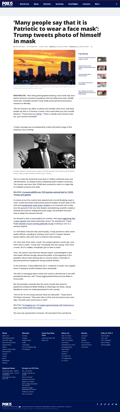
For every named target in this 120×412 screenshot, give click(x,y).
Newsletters (6, 360)
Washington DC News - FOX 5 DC (9, 378)
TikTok (105, 404)
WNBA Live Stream (28, 392)
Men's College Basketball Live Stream (29, 384)
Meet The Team (66, 338)
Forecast (24, 336)
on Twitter (37, 114)
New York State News (9, 342)
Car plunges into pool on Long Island (85, 83)
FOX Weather (26, 349)
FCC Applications (67, 358)
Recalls (83, 338)
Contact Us (65, 351)
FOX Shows (65, 342)
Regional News (8, 368)
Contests (64, 354)
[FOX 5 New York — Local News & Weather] (8, 4)
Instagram (101, 404)
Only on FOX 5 (107, 333)
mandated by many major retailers (35, 205)
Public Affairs (65, 349)
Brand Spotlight (105, 345)
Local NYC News (7, 340)
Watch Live (5, 336)
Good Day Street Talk (48, 338)
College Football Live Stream (28, 374)
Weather (25, 333)
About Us (65, 333)
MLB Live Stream (27, 377)
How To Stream (66, 336)
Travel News (26, 345)
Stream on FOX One (30, 368)
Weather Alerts (26, 340)
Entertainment (6, 351)
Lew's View (104, 338)
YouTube (108, 404)
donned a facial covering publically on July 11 (37, 224)
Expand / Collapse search (117, 4)
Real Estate (84, 347)
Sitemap (4, 363)
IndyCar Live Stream (28, 381)
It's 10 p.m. (65, 360)
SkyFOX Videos (105, 342)
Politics (4, 347)
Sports (4, 358)
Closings (24, 338)
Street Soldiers (105, 336)
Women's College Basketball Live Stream (29, 388)
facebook (97, 404)
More (97, 4)
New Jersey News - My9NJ (10, 371)
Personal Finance (86, 345)
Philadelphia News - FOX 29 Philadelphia (10, 374)
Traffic (24, 342)
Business (84, 340)
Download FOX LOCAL (68, 345)
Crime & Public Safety (8, 349)
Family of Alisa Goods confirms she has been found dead (86, 67)
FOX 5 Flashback (106, 340)
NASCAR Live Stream (28, 379)
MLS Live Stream (27, 394)
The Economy (85, 342)
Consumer (84, 336)
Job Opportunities (67, 347)
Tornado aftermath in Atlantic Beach (84, 75)
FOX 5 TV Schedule (67, 340)
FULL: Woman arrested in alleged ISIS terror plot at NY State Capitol (87, 92)
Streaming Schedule (8, 338)
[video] (101, 59)
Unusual (4, 354)
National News (6, 345)
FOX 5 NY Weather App (29, 347)
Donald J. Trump (43, 46)
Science (4, 356)
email (116, 404)
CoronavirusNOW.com (31, 192)
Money (84, 333)
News (4, 333)
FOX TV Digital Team (32, 46)
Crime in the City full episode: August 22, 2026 (87, 58)
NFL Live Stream (27, 371)
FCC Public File (66, 356)
